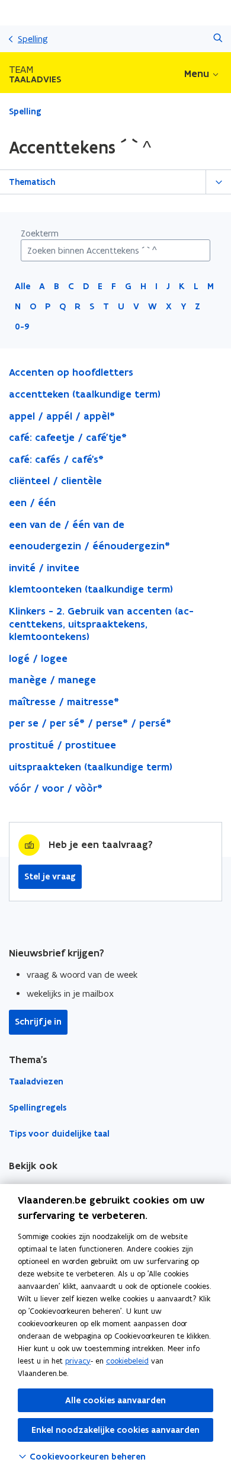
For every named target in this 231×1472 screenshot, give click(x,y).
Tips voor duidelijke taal (59, 1134)
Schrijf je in (38, 1022)
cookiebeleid (127, 1361)
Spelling (33, 38)
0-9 (22, 326)
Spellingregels (37, 1107)
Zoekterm (40, 233)
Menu (196, 73)
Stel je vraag (50, 876)
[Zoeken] (217, 38)
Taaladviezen (36, 1081)
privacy (78, 1361)
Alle (22, 286)
